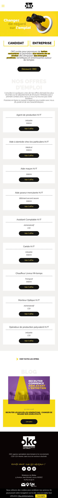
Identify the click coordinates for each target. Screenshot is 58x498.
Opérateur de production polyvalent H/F (29, 327)
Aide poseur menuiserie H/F (29, 192)
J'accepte (41, 496)
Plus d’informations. (26, 496)
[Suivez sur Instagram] (34, 469)
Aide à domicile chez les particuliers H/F (29, 142)
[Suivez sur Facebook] (24, 469)
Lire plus (29, 422)
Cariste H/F (29, 246)
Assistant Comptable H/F (29, 219)
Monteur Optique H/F (29, 300)
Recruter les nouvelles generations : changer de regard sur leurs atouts (29, 413)
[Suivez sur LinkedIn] (29, 469)
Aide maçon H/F (29, 168)
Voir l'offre (28, 129)
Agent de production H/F (28, 115)
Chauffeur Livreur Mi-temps (29, 273)
